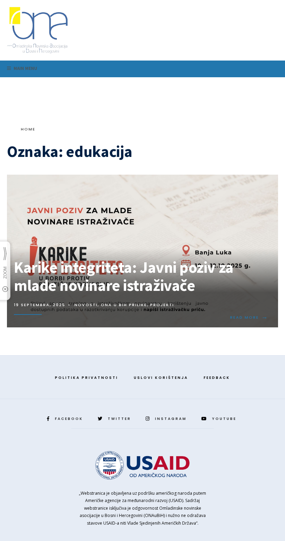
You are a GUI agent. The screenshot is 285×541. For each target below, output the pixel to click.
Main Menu (25, 68)
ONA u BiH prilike (124, 305)
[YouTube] (271, 85)
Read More (249, 317)
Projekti (162, 305)
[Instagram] (260, 85)
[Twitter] (248, 85)
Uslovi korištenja (161, 377)
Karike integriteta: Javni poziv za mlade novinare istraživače (124, 276)
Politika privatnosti (86, 377)
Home (28, 129)
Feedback (217, 377)
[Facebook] (237, 85)
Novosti (86, 305)
